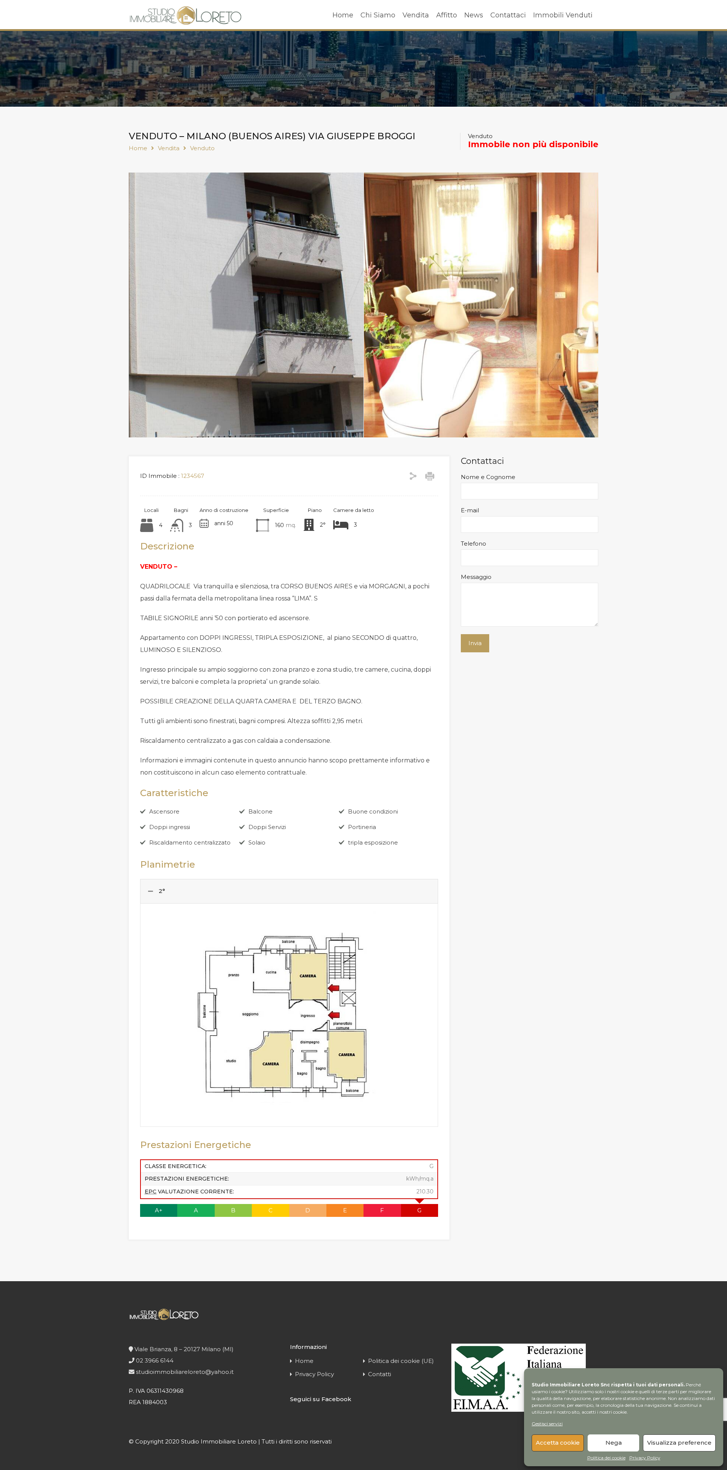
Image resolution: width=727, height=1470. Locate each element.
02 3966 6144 (153, 1360)
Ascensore (164, 811)
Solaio (256, 842)
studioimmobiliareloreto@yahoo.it (184, 1371)
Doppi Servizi (267, 827)
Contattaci (508, 15)
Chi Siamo (377, 15)
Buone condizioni (373, 811)
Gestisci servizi (547, 1423)
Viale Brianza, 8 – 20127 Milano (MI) (183, 1349)
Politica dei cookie (606, 1458)
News (473, 15)
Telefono (473, 543)
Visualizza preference (679, 1442)
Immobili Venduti (563, 15)
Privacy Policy (644, 1458)
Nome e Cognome (488, 477)
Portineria (362, 827)
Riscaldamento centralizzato (190, 842)
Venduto (202, 148)
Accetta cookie (558, 1442)
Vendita (416, 15)
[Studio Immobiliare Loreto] (185, 21)
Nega (613, 1442)
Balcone (260, 811)
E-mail (470, 510)
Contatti (379, 1374)
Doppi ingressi (169, 827)
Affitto (446, 15)
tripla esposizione (373, 842)
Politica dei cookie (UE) (401, 1361)
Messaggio (476, 577)
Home (342, 15)
